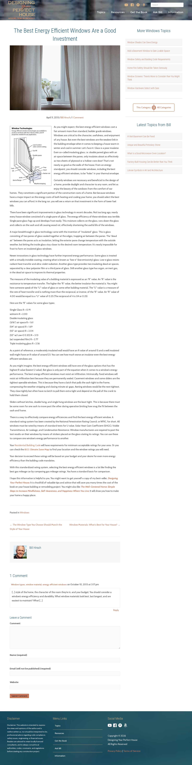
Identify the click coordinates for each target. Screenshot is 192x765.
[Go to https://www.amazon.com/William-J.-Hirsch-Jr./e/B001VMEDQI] (144, 5)
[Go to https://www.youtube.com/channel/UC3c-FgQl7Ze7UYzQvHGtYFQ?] (126, 5)
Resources (59, 733)
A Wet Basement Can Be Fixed (141, 136)
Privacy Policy (115, 751)
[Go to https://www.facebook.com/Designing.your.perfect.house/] (132, 5)
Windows (24, 512)
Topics (57, 725)
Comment (15, 623)
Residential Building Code (27, 445)
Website (14, 682)
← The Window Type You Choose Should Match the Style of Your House (36, 526)
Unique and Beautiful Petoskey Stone (143, 144)
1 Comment (78, 117)
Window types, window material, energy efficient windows (39, 584)
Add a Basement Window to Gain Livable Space (148, 50)
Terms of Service (131, 751)
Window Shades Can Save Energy (142, 42)
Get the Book (61, 741)
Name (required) (18, 655)
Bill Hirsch (65, 117)
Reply (116, 610)
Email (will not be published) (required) (30, 668)
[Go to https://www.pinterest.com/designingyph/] (138, 5)
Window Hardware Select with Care (143, 88)
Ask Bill (58, 748)
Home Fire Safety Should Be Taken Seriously (147, 68)
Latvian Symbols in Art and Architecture (145, 170)
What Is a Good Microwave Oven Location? (146, 153)
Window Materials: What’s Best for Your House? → (94, 524)
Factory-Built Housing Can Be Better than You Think (149, 161)
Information (60, 756)
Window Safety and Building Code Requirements (148, 59)
